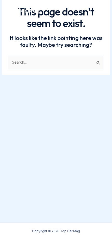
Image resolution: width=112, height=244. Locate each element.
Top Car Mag (23, 10)
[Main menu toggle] (101, 10)
